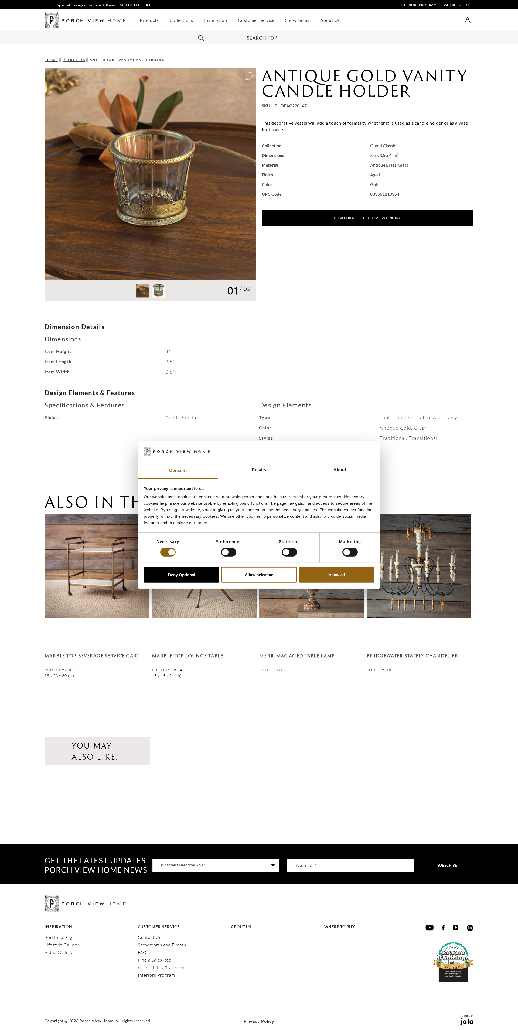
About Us (330, 20)
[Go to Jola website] (466, 1021)
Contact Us (149, 937)
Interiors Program (418, 5)
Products (149, 20)
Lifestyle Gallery (62, 944)
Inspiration (215, 20)
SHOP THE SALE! (137, 4)
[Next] (465, 595)
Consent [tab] (178, 470)
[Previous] (53, 595)
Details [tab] (259, 469)
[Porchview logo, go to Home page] (85, 20)
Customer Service (256, 20)
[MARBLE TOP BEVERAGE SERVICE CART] (97, 579)
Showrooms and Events (162, 944)
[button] (142, 290)
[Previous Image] (57, 184)
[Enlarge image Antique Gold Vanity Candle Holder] (248, 76)
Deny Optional (181, 574)
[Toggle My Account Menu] (467, 20)
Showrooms (297, 20)
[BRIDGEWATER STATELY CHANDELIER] (419, 579)
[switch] (228, 552)
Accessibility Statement (162, 967)
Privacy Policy (259, 1021)
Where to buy (339, 926)
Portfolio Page (59, 937)
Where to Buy (457, 5)
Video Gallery (59, 952)
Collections (181, 20)
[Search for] (201, 37)
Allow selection (259, 574)
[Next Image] (243, 184)
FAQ (142, 952)
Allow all (337, 574)
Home (51, 59)
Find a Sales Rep (154, 960)
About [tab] (339, 469)
